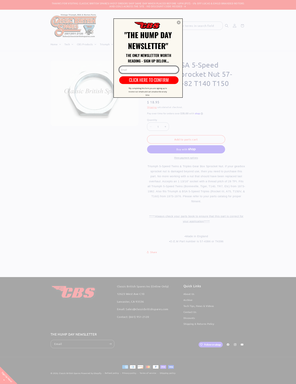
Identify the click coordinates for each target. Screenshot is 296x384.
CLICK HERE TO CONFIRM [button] (149, 80)
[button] (179, 22)
